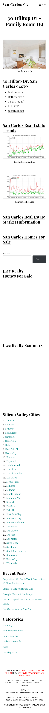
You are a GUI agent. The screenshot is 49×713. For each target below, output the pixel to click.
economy (8, 625)
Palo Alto (11, 510)
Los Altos (11, 469)
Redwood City (13, 518)
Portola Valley (13, 514)
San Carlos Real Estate (24, 217)
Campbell (10, 436)
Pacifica (10, 506)
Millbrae (10, 485)
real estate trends (12, 641)
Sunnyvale (11, 555)
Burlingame (11, 432)
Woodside (11, 563)
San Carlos (12, 530)
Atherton (10, 420)
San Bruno (11, 526)
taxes (5, 646)
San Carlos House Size (24, 162)
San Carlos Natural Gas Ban (17, 609)
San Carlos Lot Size (24, 201)
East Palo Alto (12, 449)
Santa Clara (12, 542)
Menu (44, 5)
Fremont (11, 457)
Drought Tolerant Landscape (18, 594)
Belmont (9, 424)
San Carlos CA (15, 4)
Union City (12, 559)
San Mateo (12, 538)
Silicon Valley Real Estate (31, 697)
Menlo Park (12, 481)
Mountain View (14, 498)
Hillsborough (13, 465)
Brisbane (10, 428)
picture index (16, 110)
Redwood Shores (15, 522)
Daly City (10, 445)
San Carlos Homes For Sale (24, 239)
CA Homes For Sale (13, 705)
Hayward (11, 461)
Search (6, 253)
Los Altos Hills (14, 473)
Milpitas (10, 489)
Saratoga (11, 546)
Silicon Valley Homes (34, 705)
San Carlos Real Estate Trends (24, 128)
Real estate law (11, 636)
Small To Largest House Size (18, 588)
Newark (10, 502)
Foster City (11, 453)
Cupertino (10, 440)
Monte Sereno (13, 493)
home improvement (13, 630)
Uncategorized (10, 652)
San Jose (10, 534)
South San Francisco (17, 551)
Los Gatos (11, 477)
